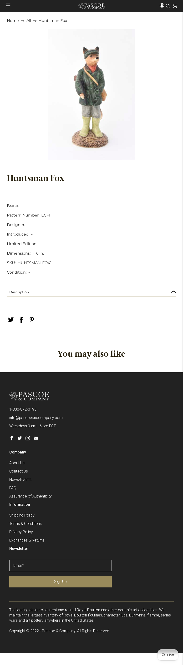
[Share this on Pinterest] (32, 320)
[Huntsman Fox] (91, 94)
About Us (17, 463)
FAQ (12, 488)
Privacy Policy (21, 532)
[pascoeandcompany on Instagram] (27, 439)
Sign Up (60, 581)
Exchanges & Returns (27, 540)
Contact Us (18, 471)
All (28, 21)
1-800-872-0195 (22, 409)
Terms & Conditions (25, 523)
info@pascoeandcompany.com (36, 417)
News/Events (20, 479)
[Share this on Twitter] (11, 320)
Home (13, 21)
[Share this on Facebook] (21, 320)
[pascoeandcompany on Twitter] (19, 439)
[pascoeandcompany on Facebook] (11, 439)
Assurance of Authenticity (30, 496)
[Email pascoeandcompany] (36, 439)
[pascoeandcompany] (91, 6)
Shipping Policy (22, 515)
